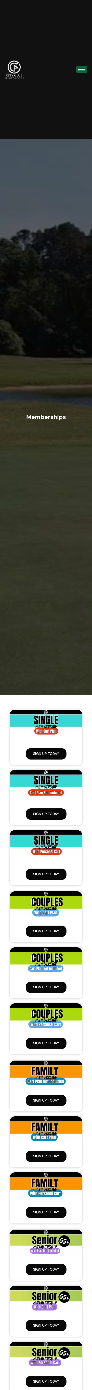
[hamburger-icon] (81, 69)
